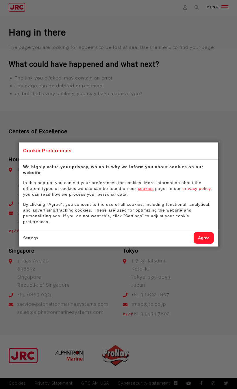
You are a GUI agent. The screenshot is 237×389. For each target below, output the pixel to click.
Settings (30, 238)
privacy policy (196, 188)
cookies (146, 188)
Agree (204, 238)
